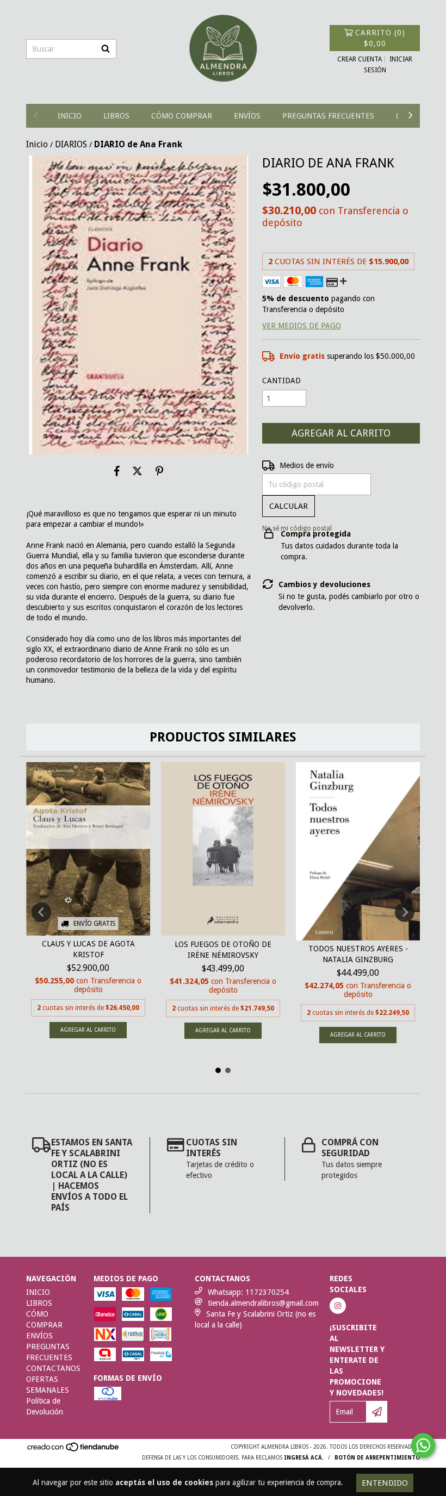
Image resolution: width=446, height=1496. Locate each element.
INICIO (70, 115)
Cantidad (281, 380)
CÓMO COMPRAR (181, 115)
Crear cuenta (359, 59)
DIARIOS (71, 144)
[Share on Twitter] (137, 470)
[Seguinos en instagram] (338, 1306)
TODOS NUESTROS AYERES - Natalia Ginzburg (358, 954)
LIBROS (116, 115)
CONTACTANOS (53, 1368)
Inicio (37, 144)
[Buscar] (105, 49)
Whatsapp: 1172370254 (248, 1292)
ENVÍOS (247, 115)
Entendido (385, 1483)
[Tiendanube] (73, 1451)
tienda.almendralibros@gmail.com (263, 1303)
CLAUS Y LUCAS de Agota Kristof (88, 949)
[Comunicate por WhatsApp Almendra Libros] (423, 1445)
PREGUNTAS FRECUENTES (328, 115)
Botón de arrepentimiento (377, 1458)
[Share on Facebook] (117, 470)
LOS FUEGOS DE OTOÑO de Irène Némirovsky (223, 949)
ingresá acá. (304, 1458)
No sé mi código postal (297, 528)
